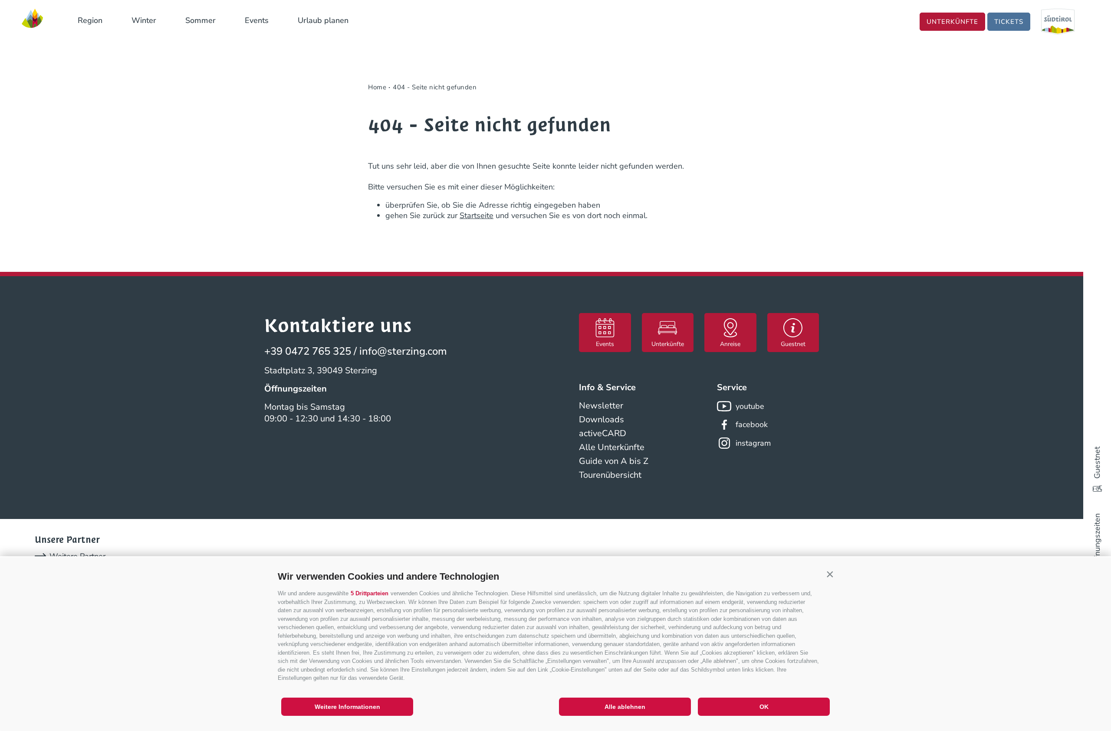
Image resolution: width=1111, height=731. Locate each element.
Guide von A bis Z (613, 461)
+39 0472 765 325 (307, 351)
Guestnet (1097, 463)
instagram (753, 443)
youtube (750, 406)
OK (764, 706)
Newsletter (601, 405)
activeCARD (602, 433)
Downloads (601, 419)
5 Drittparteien (369, 593)
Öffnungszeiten (1097, 540)
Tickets (1008, 21)
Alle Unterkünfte (611, 447)
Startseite (476, 215)
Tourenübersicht (610, 475)
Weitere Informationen (347, 706)
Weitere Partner (77, 556)
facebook (752, 424)
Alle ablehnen (625, 706)
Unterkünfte (952, 21)
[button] (829, 574)
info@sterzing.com (403, 351)
